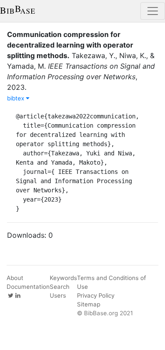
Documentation (28, 286)
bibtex (16, 98)
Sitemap (88, 304)
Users (58, 295)
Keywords (63, 277)
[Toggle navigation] (152, 11)
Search (60, 286)
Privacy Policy (95, 295)
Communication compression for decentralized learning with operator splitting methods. (70, 45)
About (15, 277)
